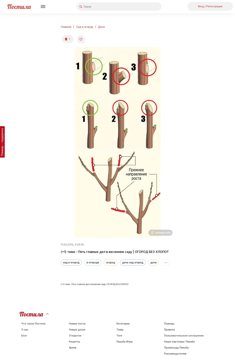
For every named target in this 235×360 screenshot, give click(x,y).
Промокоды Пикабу (176, 347)
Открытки (75, 335)
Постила (19, 6)
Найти (146, 6)
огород (110, 262)
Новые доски (77, 329)
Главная (66, 26)
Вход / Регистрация (210, 6)
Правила (169, 329)
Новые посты (77, 323)
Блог (24, 335)
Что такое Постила (33, 323)
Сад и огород (84, 26)
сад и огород (71, 262)
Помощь (169, 323)
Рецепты (74, 341)
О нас (24, 329)
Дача (101, 26)
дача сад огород (132, 262)
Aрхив (72, 347)
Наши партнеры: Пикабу (179, 341)
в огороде (93, 262)
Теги (119, 335)
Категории (123, 323)
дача (153, 262)
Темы (119, 329)
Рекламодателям (175, 353)
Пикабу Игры (124, 341)
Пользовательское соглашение (184, 335)
